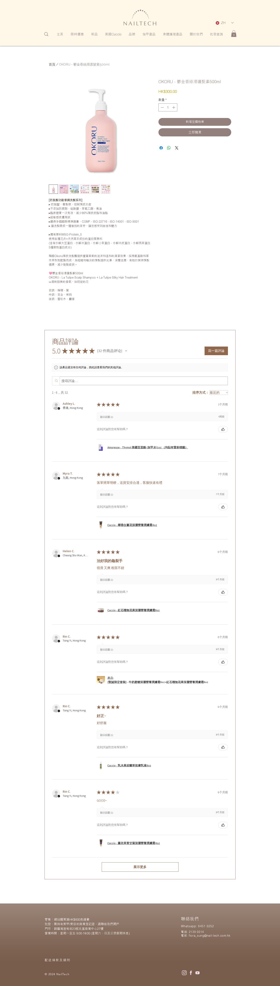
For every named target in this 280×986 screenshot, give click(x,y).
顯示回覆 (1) (106, 416)
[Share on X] (176, 147)
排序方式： (200, 392)
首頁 (52, 64)
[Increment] (174, 107)
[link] (234, 33)
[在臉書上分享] (161, 147)
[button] (126, 350)
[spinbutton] (168, 107)
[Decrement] (162, 107)
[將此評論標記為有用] (223, 429)
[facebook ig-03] (197, 973)
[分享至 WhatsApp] (168, 147)
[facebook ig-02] (191, 973)
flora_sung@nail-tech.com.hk (209, 935)
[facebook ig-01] (184, 973)
